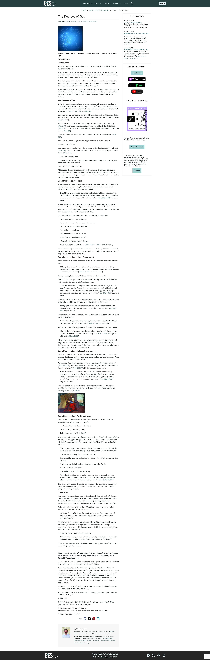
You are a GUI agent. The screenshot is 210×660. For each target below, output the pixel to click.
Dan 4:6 (67, 131)
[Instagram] (163, 655)
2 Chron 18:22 (73, 336)
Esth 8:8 (78, 111)
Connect (116, 3)
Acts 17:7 (67, 153)
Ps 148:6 (76, 391)
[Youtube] (158, 655)
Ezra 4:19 (61, 120)
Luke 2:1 (61, 150)
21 (67, 120)
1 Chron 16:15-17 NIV (91, 245)
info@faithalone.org (111, 654)
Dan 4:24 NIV (93, 323)
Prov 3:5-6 (140, 57)
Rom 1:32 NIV (84, 272)
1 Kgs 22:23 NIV (103, 333)
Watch (106, 3)
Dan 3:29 (61, 128)
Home (83, 10)
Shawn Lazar (76, 21)
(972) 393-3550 (97, 654)
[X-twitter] (153, 655)
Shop (126, 3)
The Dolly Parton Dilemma (132, 22)
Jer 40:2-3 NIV (105, 293)
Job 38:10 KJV (77, 368)
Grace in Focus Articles (99, 10)
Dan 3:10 (61, 126)
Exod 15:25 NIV (105, 198)
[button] (85, 618)
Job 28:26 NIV (63, 365)
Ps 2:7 (83, 433)
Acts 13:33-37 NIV (106, 480)
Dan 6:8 (88, 111)
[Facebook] (148, 655)
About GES (86, 3)
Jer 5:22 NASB (106, 379)
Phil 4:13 (134, 58)
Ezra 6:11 (70, 111)
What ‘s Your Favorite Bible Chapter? (136, 49)
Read (97, 3)
